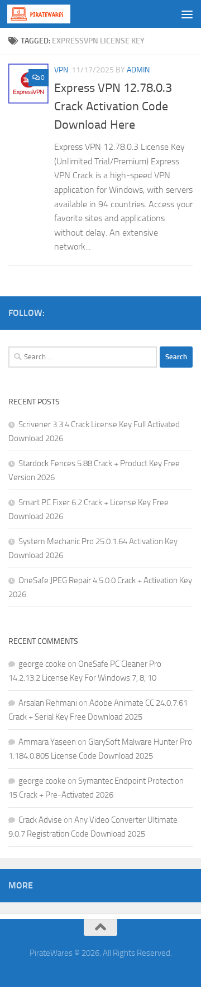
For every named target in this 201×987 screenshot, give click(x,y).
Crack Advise (40, 820)
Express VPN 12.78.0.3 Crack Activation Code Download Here (113, 106)
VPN (61, 70)
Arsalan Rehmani (47, 703)
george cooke (42, 664)
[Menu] (187, 14)
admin (138, 70)
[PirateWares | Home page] (49, 13)
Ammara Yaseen (47, 742)
